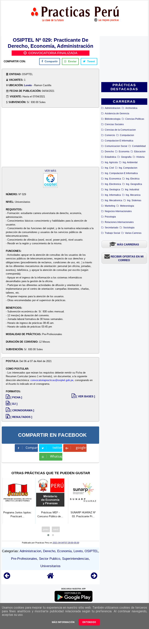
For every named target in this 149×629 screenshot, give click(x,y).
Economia (124, 151)
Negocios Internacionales (118, 211)
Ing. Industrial (132, 189)
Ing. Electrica (132, 178)
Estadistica (110, 157)
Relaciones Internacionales (119, 222)
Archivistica (131, 108)
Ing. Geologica (112, 189)
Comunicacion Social (116, 146)
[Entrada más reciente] (7, 577)
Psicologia (110, 216)
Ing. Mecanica (133, 195)
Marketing (110, 205)
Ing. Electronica (113, 184)
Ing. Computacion (128, 167)
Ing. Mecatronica (113, 200)
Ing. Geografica (134, 184)
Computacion (127, 135)
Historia (140, 157)
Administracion (112, 108)
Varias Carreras (133, 233)
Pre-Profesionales (24, 559)
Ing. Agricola (111, 162)
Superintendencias (75, 559)
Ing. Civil (109, 167)
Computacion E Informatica (119, 140)
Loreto (28, 85)
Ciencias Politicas (134, 119)
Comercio (110, 135)
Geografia (126, 157)
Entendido (89, 622)
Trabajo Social (112, 233)
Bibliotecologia (112, 119)
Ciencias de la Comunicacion (120, 129)
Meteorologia (127, 205)
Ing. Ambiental (130, 162)
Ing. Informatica (113, 195)
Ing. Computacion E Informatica (121, 173)
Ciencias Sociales (114, 124)
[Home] (50, 577)
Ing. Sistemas (134, 200)
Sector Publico (49, 559)
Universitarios (50, 566)
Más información (63, 622)
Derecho (109, 151)
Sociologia (128, 227)
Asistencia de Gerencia (117, 113)
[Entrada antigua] (94, 577)
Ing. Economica (113, 178)
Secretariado (111, 227)
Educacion (140, 151)
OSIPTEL (91, 551)
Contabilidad (139, 146)
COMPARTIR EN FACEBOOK (52, 435)
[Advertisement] (124, 59)
